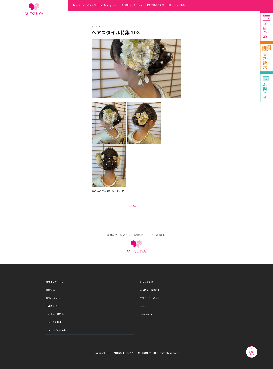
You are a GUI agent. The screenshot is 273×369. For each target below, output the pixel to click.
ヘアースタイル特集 (86, 5)
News (143, 306)
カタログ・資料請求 (150, 290)
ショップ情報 (178, 5)
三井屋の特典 (52, 306)
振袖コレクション (134, 5)
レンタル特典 (55, 322)
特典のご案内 (157, 5)
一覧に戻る (136, 206)
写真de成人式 (53, 298)
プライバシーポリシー (151, 298)
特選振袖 (50, 290)
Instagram (110, 5)
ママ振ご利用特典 (57, 330)
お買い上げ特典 (56, 314)
